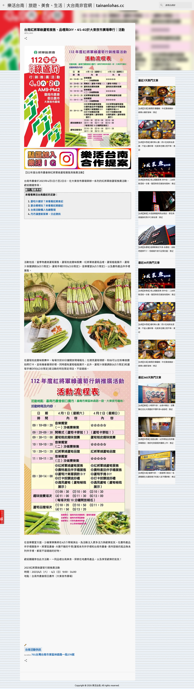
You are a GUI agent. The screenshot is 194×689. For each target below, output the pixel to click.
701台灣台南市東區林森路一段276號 (52, 654)
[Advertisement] (77, 237)
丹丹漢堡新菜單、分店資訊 (46, 214)
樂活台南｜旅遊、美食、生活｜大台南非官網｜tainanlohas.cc (65, 5)
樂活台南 (96, 685)
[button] (25, 38)
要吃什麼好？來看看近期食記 (47, 201)
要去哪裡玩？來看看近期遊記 (47, 205)
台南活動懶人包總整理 (43, 209)
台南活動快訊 (33, 649)
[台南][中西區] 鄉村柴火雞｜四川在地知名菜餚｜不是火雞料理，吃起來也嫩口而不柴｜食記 (156, 146)
